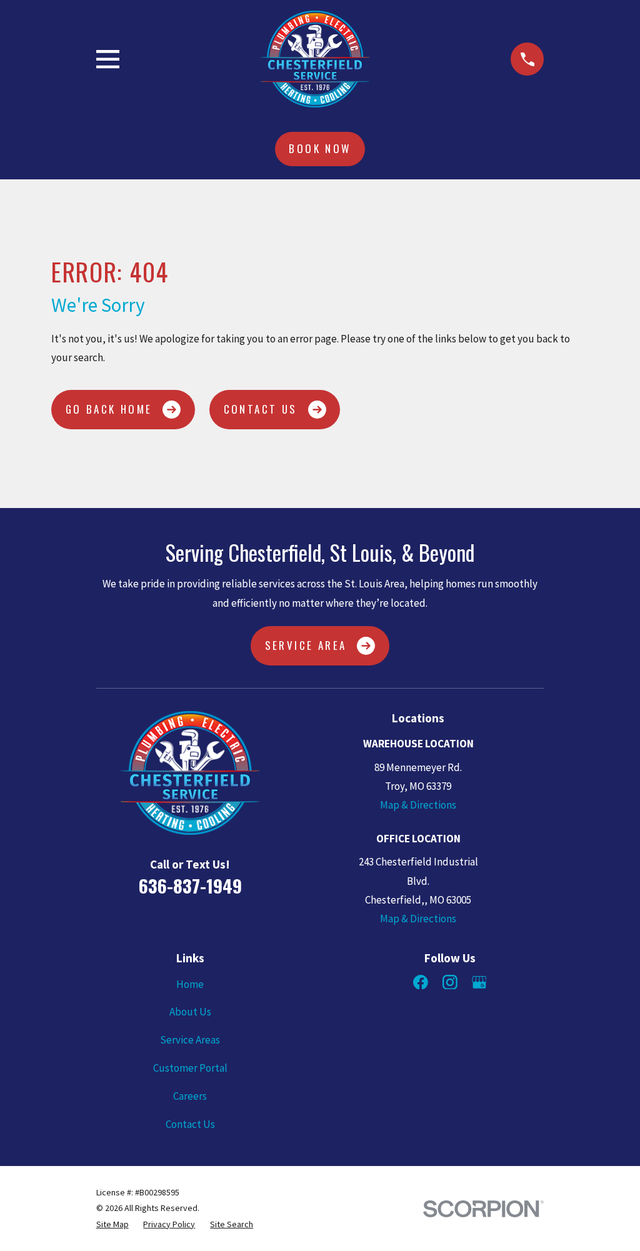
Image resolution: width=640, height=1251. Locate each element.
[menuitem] (112, 1224)
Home (190, 984)
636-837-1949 (190, 885)
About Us (190, 1012)
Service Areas (190, 1040)
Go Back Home (109, 409)
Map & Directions (418, 805)
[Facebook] (420, 982)
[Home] (315, 59)
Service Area (306, 645)
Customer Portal (190, 1068)
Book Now (320, 148)
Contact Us (261, 409)
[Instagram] (450, 982)
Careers (190, 1096)
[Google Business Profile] (479, 982)
